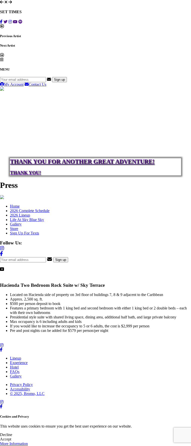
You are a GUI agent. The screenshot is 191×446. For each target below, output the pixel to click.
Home (15, 206)
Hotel (14, 367)
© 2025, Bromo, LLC (27, 393)
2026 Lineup (20, 215)
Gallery (16, 224)
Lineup (15, 358)
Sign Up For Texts (24, 233)
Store (14, 228)
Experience (19, 363)
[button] (1, 2)
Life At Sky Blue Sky (27, 220)
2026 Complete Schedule (29, 211)
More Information (14, 444)
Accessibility (20, 389)
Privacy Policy (21, 384)
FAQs (14, 372)
